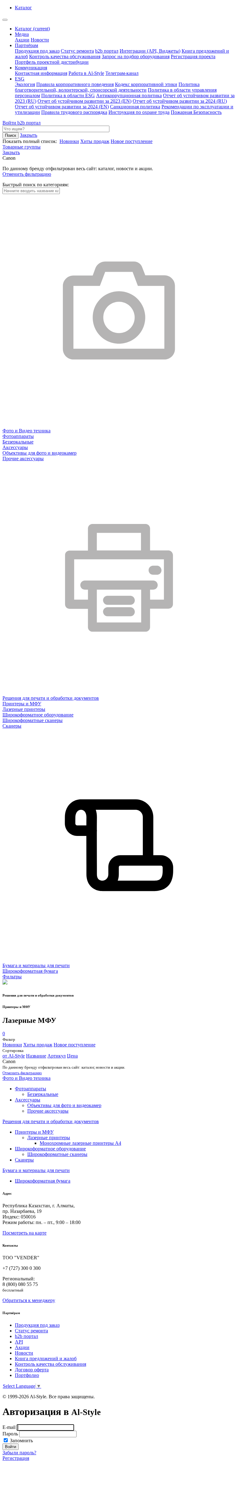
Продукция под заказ (37, 51)
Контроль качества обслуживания (64, 56)
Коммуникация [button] (31, 67)
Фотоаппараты (30, 1088)
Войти (9, 122)
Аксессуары (27, 1099)
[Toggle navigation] (4, 20)
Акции (22, 39)
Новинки (69, 141)
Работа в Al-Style (86, 73)
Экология (25, 84)
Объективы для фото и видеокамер (64, 1105)
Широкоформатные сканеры (57, 1154)
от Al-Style (13, 1055)
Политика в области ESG (68, 95)
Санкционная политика (135, 106)
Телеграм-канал (122, 73)
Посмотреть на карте (24, 1232)
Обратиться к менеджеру (28, 1300)
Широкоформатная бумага (42, 1180)
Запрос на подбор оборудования (136, 56)
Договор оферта (32, 1369)
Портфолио (27, 1375)
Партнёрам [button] (26, 45)
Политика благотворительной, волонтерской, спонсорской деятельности (107, 87)
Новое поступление (131, 141)
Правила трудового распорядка (74, 112)
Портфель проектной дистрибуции (52, 62)
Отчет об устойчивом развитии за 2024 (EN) (62, 106)
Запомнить (21, 1440)
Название (36, 1055)
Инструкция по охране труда (139, 112)
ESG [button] (19, 78)
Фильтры (12, 976)
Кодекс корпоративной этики (146, 84)
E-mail (8, 1427)
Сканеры (24, 1159)
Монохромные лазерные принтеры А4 (80, 1143)
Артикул (56, 1055)
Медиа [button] (22, 34)
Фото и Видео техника (26, 1078)
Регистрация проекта (193, 56)
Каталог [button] (23, 7)
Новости (40, 39)
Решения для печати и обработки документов (50, 1121)
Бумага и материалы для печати (36, 1170)
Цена (72, 1055)
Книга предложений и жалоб (46, 1358)
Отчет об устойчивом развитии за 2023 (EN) (84, 101)
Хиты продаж (94, 141)
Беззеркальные (42, 1094)
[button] (11, 152)
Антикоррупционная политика (129, 95)
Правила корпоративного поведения (75, 84)
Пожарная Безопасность (196, 112)
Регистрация (15, 1458)
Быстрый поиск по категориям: (35, 184)
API (19, 1341)
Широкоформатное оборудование (50, 1148)
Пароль (10, 1433)
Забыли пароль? (19, 1452)
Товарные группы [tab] (21, 146)
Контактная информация (41, 73)
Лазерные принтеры (48, 1137)
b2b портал (106, 51)
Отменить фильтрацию (26, 174)
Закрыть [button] (28, 135)
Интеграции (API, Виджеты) (150, 51)
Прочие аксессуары (47, 1111)
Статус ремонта (77, 51)
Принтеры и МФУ (34, 1132)
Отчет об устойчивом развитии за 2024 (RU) (180, 101)
